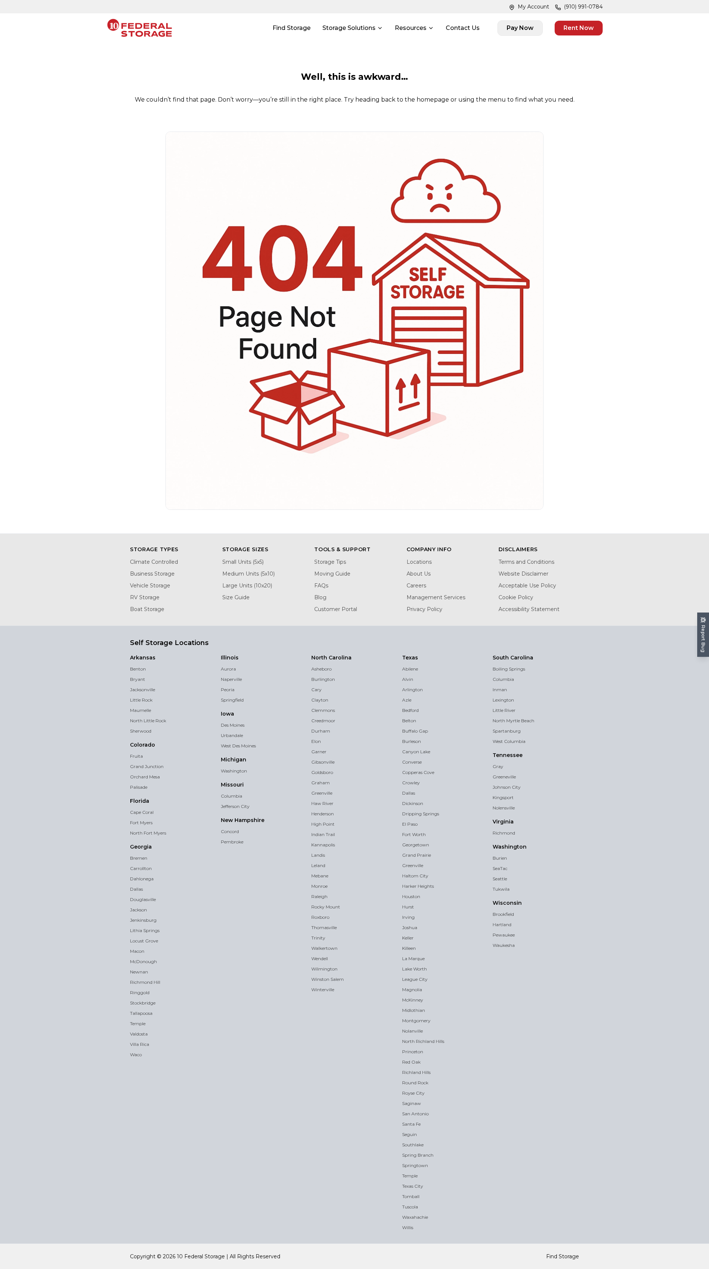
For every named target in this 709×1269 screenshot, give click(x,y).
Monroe (319, 886)
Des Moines (232, 725)
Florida (139, 801)
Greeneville (504, 777)
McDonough (143, 961)
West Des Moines (238, 745)
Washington (234, 771)
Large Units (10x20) (247, 585)
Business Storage (152, 573)
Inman (500, 689)
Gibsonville (323, 762)
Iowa (227, 713)
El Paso (410, 824)
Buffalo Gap (415, 731)
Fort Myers (141, 822)
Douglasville (143, 899)
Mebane (319, 876)
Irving (408, 917)
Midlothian (413, 1010)
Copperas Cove (418, 772)
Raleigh (319, 896)
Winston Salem (327, 979)
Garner (318, 751)
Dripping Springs (420, 813)
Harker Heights (418, 886)
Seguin (409, 1134)
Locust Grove (144, 941)
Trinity (318, 938)
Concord (230, 831)
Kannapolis (323, 844)
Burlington (323, 679)
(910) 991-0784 (583, 6)
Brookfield (503, 914)
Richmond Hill (145, 982)
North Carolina (331, 657)
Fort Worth (414, 834)
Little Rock (141, 700)
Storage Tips (330, 562)
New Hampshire (242, 820)
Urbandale (232, 735)
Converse (412, 762)
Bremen (138, 858)
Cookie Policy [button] (200, 1246)
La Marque (413, 958)
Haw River (322, 803)
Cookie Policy (516, 597)
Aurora (228, 669)
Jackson (138, 909)
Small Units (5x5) (243, 562)
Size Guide (236, 597)
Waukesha (504, 945)
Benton (138, 669)
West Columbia (509, 741)
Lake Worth (414, 969)
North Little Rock (148, 720)
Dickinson (412, 803)
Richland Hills (416, 1072)
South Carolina (513, 657)
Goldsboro (322, 772)
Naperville (231, 679)
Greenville (321, 793)
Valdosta (139, 1034)
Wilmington (324, 969)
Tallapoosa (141, 1013)
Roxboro (320, 917)
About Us (419, 573)
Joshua (409, 927)
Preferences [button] (349, 1246)
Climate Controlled (154, 562)
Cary (316, 689)
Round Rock (415, 1082)
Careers (416, 585)
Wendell (319, 958)
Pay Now (520, 27)
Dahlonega (142, 878)
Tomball (410, 1196)
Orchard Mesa (145, 777)
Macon (137, 951)
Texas (410, 657)
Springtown (415, 1165)
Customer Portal (335, 609)
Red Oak (411, 1062)
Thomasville (324, 927)
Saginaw (411, 1103)
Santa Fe (411, 1124)
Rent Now (579, 27)
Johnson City (507, 787)
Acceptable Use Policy (527, 585)
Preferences (513, 1242)
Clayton (319, 700)
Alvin (407, 679)
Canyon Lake (416, 751)
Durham (320, 731)
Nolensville (504, 808)
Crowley (411, 782)
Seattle (500, 878)
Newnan (139, 972)
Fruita (136, 756)
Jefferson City (235, 806)
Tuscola (410, 1207)
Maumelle (140, 710)
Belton (409, 720)
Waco (136, 1054)
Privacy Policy (424, 609)
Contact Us (463, 27)
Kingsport (503, 797)
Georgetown (415, 844)
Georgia (141, 846)
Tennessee (508, 755)
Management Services (436, 597)
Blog (320, 597)
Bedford (410, 710)
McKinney (412, 1000)
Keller (408, 938)
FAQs (321, 585)
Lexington (503, 700)
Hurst (408, 907)
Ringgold (140, 992)
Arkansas (142, 657)
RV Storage (145, 597)
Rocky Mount (325, 907)
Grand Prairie (416, 855)
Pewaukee (504, 935)
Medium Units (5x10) (248, 573)
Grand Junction (147, 766)
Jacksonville (142, 689)
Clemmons (323, 710)
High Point (323, 824)
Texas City (412, 1186)
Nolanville (412, 1031)
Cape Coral (142, 812)
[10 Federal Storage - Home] (139, 28)
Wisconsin (507, 903)
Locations (419, 562)
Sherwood (140, 731)
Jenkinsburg (143, 920)
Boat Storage (147, 609)
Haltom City (415, 876)
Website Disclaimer (523, 573)
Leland (318, 865)
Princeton (412, 1051)
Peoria (227, 689)
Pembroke (232, 842)
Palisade (138, 787)
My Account (533, 6)
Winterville (322, 989)
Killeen (409, 948)
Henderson (322, 813)
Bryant (137, 679)
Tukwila (501, 889)
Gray (498, 766)
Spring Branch (418, 1155)
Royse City (413, 1093)
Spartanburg (507, 731)
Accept (575, 1242)
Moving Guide (332, 573)
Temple (137, 1023)
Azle (406, 700)
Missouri (232, 784)
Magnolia (412, 989)
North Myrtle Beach (513, 720)
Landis (318, 855)
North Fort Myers (148, 833)
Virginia (503, 821)
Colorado (142, 744)
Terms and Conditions (526, 562)
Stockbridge (142, 1003)
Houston (411, 896)
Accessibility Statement (529, 609)
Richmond (504, 833)
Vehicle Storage (150, 585)
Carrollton (141, 868)
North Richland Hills (423, 1041)
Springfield (232, 700)
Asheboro (321, 669)
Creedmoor (323, 720)
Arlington (412, 689)
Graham (320, 782)
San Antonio (415, 1113)
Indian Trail (323, 834)
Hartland (502, 924)
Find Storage (292, 27)
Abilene (410, 669)
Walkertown (324, 948)
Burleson (411, 741)
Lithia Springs (145, 930)
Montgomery (416, 1020)
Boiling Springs (509, 669)
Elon (316, 741)
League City (415, 979)
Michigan (233, 759)
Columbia (231, 796)
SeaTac (500, 868)
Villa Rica (139, 1044)
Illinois (230, 657)
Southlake (413, 1144)
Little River (504, 710)
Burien (500, 858)
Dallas (136, 889)
